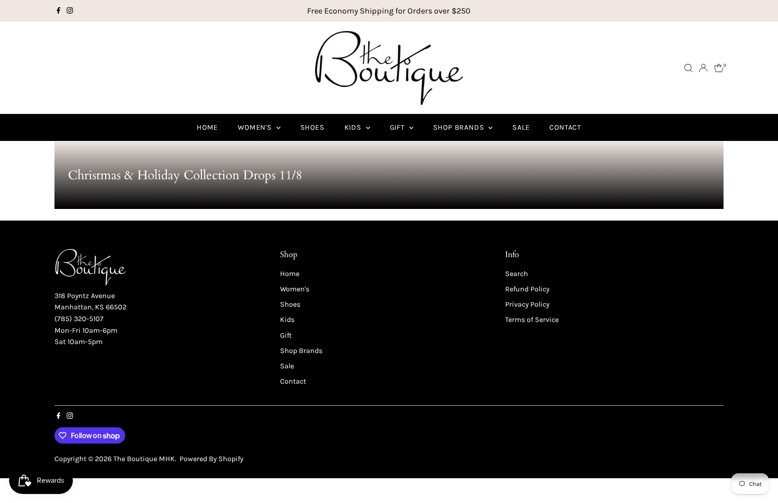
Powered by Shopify (211, 458)
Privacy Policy (527, 304)
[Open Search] (688, 68)
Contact (565, 127)
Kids (354, 127)
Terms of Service (532, 319)
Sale (520, 127)
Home (207, 127)
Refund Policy (527, 289)
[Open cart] (719, 68)
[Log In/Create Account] (703, 68)
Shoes (312, 127)
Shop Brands (460, 127)
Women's (256, 127)
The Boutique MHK (144, 458)
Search (516, 273)
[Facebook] (58, 11)
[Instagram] (69, 11)
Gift (398, 127)
